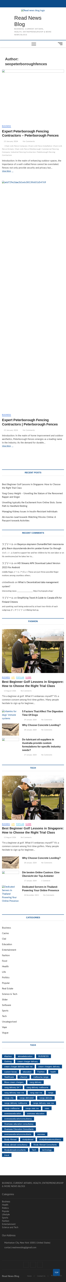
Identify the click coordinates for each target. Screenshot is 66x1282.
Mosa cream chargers (14, 1082)
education (27, 1071)
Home (29, 1276)
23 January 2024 (10, 141)
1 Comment (45, 881)
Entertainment (9, 950)
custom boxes (10, 1071)
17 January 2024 (30, 881)
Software (6, 1005)
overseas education (35, 1113)
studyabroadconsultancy (50, 1139)
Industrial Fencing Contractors (23, 152)
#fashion (8, 1056)
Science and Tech (10, 1227)
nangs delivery (45, 1097)
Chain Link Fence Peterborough (28, 149)
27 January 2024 (30, 755)
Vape (4, 1027)
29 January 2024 (30, 720)
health (53, 1071)
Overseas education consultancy (18, 1123)
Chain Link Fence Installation (40, 146)
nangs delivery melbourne (15, 1103)
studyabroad (27, 1139)
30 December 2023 (31, 895)
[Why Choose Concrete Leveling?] (10, 729)
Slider (28, 677)
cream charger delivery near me (18, 1066)
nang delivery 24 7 (12, 1087)
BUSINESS (43, 1056)
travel (6, 1155)
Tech (4, 1016)
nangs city (9, 1097)
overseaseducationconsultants (17, 1134)
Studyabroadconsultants (15, 1149)
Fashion (6, 955)
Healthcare (9, 1076)
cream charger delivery (27, 1061)
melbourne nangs (41, 1076)
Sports (5, 1011)
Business (6, 126)
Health (5, 966)
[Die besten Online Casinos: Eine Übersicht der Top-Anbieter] (10, 877)
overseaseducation (12, 1113)
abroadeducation (25, 1056)
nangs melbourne (11, 1108)
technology (47, 1149)
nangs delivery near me (43, 1103)
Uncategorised (9, 1022)
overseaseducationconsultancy (18, 1118)
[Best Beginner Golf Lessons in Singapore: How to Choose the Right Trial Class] (33, 651)
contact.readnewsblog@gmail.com (20, 1248)
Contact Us (41, 1276)
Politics (6, 977)
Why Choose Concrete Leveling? (41, 725)
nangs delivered (26, 1097)
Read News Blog (27, 21)
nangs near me (32, 1108)
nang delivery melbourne (37, 1087)
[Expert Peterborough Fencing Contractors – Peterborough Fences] (33, 96)
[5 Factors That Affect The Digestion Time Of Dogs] (10, 715)
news (47, 1108)
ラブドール (8, 544)
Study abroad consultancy (15, 1144)
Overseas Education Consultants (19, 1129)
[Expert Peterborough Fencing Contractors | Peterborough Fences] (33, 296)
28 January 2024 (30, 730)
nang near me (36, 1092)
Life (13, 677)
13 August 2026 (9, 691)
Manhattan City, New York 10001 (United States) (27, 1243)
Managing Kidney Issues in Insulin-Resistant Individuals (30, 511)
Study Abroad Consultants (45, 1144)
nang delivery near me (14, 1092)
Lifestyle (23, 1076)
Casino (5, 933)
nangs (50, 1092)
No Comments (28, 141)
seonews (41, 1134)
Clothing (8, 1061)
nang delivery (35, 1082)
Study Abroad (10, 1139)
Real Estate (7, 988)
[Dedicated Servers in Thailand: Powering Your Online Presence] (10, 894)
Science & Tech (9, 994)
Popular (20, 677)
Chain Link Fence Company (16, 146)
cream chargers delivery (49, 1066)
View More (12, 171)
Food (4, 961)
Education (7, 944)
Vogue (5, 1033)
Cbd (4, 939)
